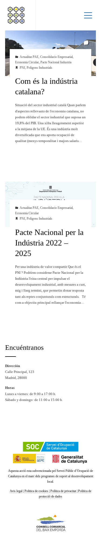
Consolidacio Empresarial (56, 57)
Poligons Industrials (39, 68)
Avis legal (16, 491)
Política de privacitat (63, 491)
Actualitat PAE (29, 57)
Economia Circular (27, 62)
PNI (22, 68)
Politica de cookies (36, 491)
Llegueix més (30, 160)
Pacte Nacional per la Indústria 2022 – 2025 (49, 243)
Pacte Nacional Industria (55, 62)
